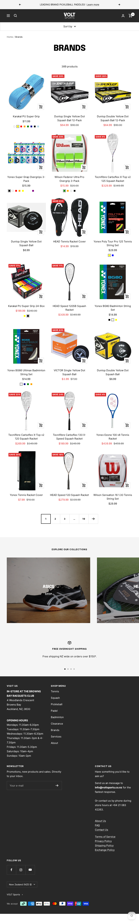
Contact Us (101, 829)
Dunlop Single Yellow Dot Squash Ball (26, 243)
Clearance (57, 723)
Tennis (55, 691)
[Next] (93, 519)
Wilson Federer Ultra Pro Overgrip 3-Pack (69, 178)
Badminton (57, 717)
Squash (55, 697)
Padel (54, 710)
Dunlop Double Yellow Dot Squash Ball (112, 372)
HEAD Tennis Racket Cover (69, 241)
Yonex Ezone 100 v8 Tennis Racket (112, 436)
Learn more (93, 4)
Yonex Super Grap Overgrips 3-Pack (26, 178)
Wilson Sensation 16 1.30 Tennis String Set (112, 496)
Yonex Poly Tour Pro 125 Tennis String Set (113, 243)
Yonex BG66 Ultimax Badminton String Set (26, 372)
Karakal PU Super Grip (26, 116)
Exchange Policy (105, 850)
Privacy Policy (103, 841)
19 (83, 518)
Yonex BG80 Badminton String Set (113, 308)
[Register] (57, 785)
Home (10, 36)
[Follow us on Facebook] (11, 869)
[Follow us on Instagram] (20, 869)
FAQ (97, 825)
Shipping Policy (104, 845)
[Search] (15, 15)
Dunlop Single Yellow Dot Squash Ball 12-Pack (69, 118)
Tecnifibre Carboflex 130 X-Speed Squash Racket (69, 436)
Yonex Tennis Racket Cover (26, 495)
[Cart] (130, 15)
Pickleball (56, 704)
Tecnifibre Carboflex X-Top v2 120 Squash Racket (26, 436)
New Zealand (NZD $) (20, 884)
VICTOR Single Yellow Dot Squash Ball (69, 372)
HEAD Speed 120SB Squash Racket (69, 308)
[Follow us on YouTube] (30, 869)
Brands (55, 730)
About (54, 743)
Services (56, 736)
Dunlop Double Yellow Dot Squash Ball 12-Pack (112, 118)
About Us (100, 821)
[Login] (123, 15)
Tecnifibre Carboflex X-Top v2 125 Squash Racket (113, 178)
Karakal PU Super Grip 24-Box (26, 306)
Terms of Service (105, 836)
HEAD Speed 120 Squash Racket (69, 495)
